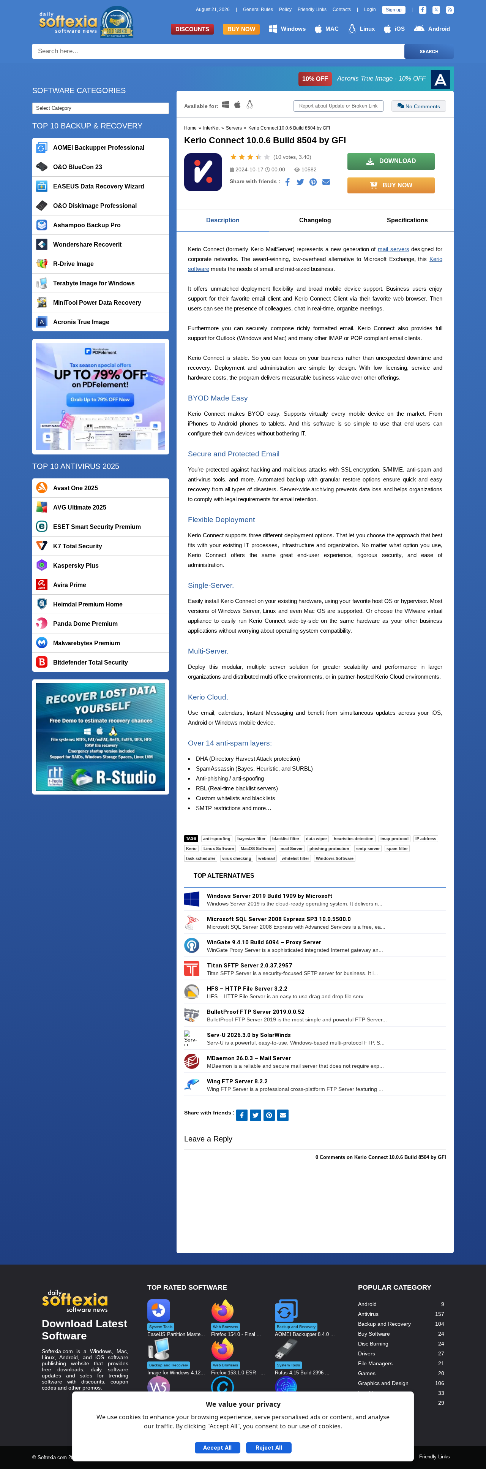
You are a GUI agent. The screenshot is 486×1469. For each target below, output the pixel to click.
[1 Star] (233, 157)
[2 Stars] (242, 157)
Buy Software (374, 1334)
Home (190, 128)
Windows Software (334, 858)
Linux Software (219, 848)
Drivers (366, 1353)
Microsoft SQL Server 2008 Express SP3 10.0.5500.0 (279, 919)
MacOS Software (257, 848)
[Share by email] (326, 184)
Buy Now (241, 29)
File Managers (375, 1363)
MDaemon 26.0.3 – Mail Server (249, 1058)
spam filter (397, 848)
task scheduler (200, 858)
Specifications (407, 220)
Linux (367, 28)
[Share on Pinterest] (313, 184)
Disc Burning (373, 1344)
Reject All (269, 1447)
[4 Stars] (258, 157)
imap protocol (394, 838)
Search (429, 51)
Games (367, 1373)
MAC (332, 28)
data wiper (316, 838)
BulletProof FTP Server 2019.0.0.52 (256, 1011)
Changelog (315, 220)
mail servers (393, 249)
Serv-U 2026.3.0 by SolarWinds (249, 1035)
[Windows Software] (226, 106)
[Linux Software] (249, 106)
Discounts (192, 29)
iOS (400, 28)
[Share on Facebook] (287, 184)
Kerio (191, 848)
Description (223, 220)
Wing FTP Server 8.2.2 (237, 1081)
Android (439, 28)
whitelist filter (295, 858)
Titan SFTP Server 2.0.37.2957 (249, 965)
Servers (234, 128)
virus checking (236, 858)
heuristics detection (354, 838)
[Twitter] (436, 10)
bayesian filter (251, 838)
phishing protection (329, 848)
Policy (285, 9)
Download (397, 161)
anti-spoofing (216, 838)
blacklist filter (285, 838)
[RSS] (450, 10)
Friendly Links (312, 9)
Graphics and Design (383, 1383)
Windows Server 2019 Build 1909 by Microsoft (270, 896)
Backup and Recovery (384, 1324)
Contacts (342, 9)
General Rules (258, 9)
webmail (266, 858)
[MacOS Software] (238, 106)
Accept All (217, 1447)
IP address (425, 838)
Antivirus (368, 1314)
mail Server (292, 848)
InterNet (211, 128)
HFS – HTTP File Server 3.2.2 (247, 988)
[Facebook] (422, 10)
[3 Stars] (250, 157)
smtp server (368, 848)
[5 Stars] (267, 157)
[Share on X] (300, 184)
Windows (293, 28)
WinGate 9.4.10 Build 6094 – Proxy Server (264, 942)
